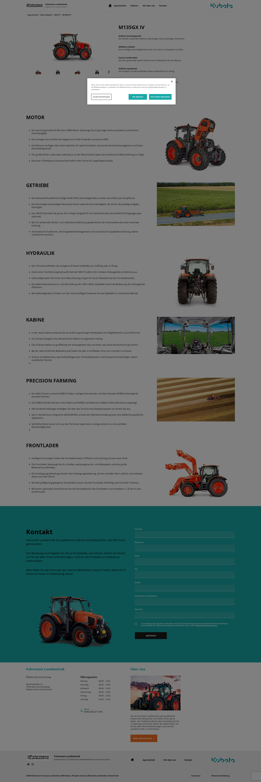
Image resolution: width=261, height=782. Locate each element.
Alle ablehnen (137, 97)
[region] (131, 91)
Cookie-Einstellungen (101, 97)
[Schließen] (172, 82)
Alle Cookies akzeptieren (160, 97)
